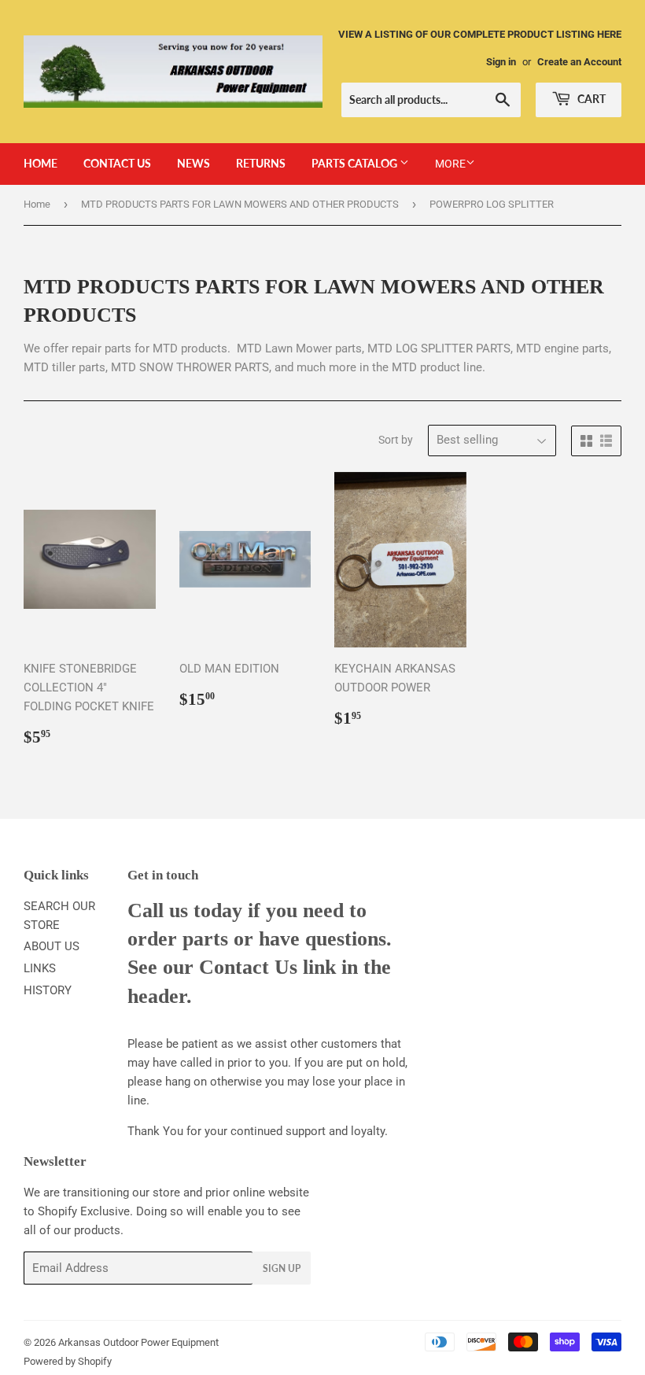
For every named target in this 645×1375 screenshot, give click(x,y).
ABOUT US (51, 946)
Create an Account (579, 62)
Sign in (501, 62)
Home (37, 204)
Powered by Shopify (68, 1361)
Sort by (395, 439)
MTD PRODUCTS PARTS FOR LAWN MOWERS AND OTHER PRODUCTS (240, 204)
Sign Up (281, 1268)
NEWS (193, 163)
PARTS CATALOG (355, 163)
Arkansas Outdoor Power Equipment (138, 1342)
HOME (40, 163)
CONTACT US (117, 163)
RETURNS (261, 163)
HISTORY (48, 990)
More (450, 163)
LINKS (40, 968)
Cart (590, 98)
